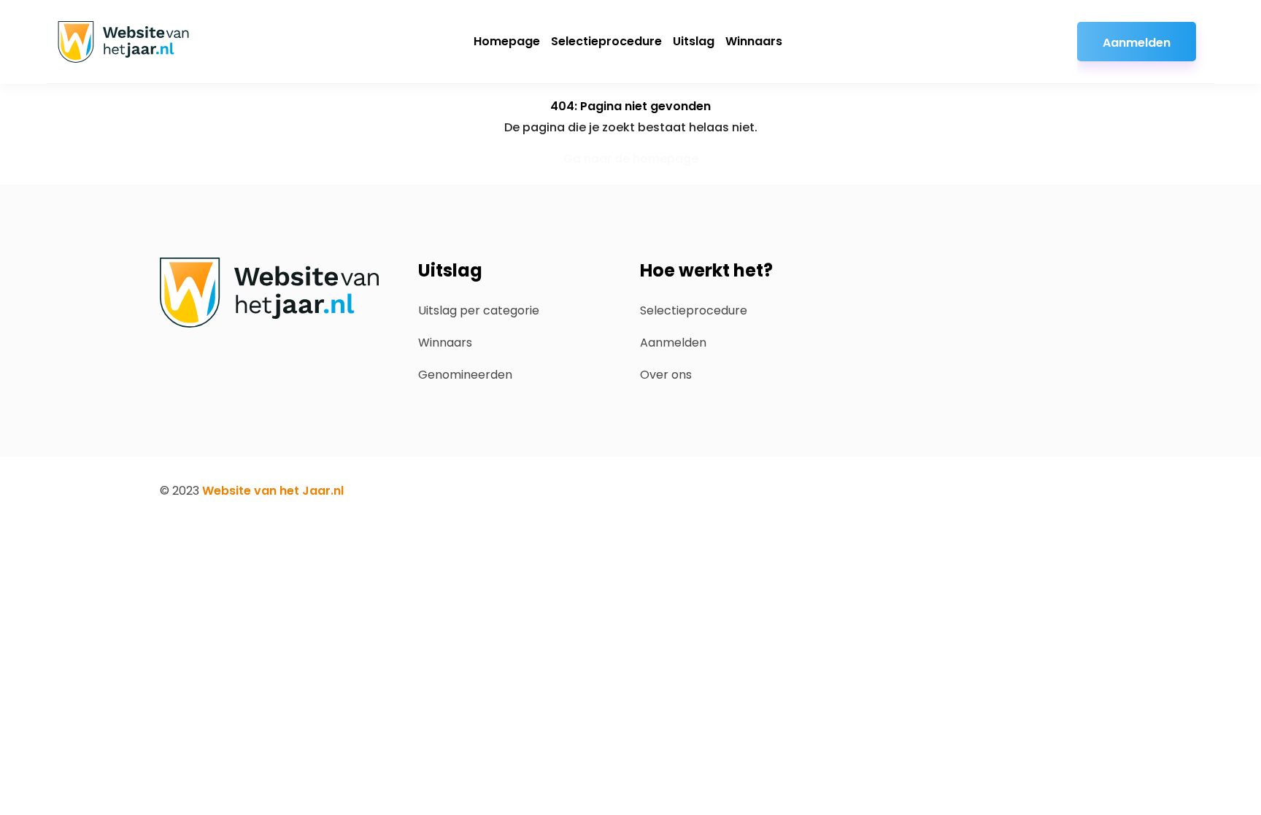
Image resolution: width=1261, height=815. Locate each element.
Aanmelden (1137, 42)
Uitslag (693, 41)
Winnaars (753, 41)
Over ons (666, 374)
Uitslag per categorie (478, 310)
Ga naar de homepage (630, 158)
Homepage (507, 41)
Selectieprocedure (606, 41)
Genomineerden (465, 374)
